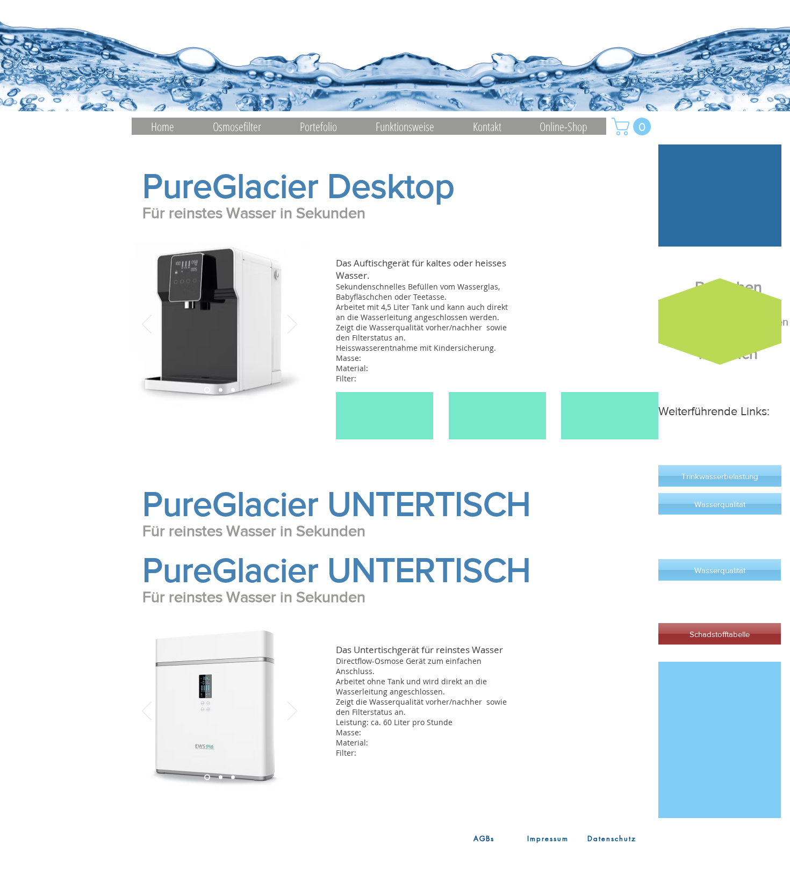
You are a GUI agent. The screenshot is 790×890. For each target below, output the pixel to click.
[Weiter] (292, 325)
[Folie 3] (233, 390)
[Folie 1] (207, 390)
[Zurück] (147, 325)
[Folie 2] (220, 390)
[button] (633, 126)
